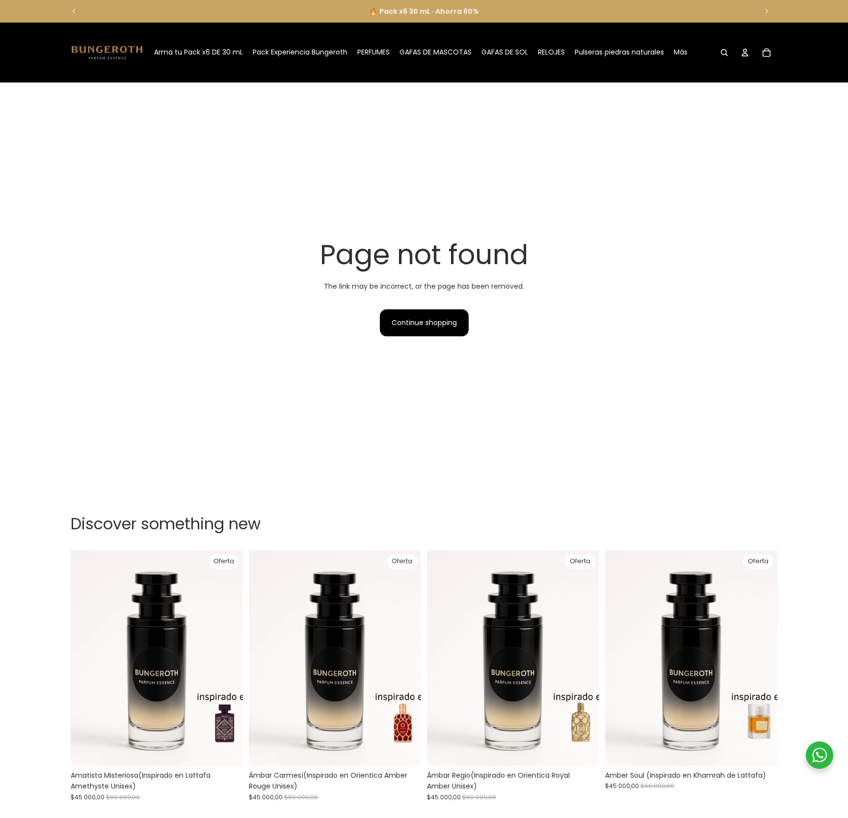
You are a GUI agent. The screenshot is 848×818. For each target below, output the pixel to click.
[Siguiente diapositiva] (766, 11)
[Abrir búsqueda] (724, 52)
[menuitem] (681, 52)
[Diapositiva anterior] (74, 11)
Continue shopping (424, 322)
